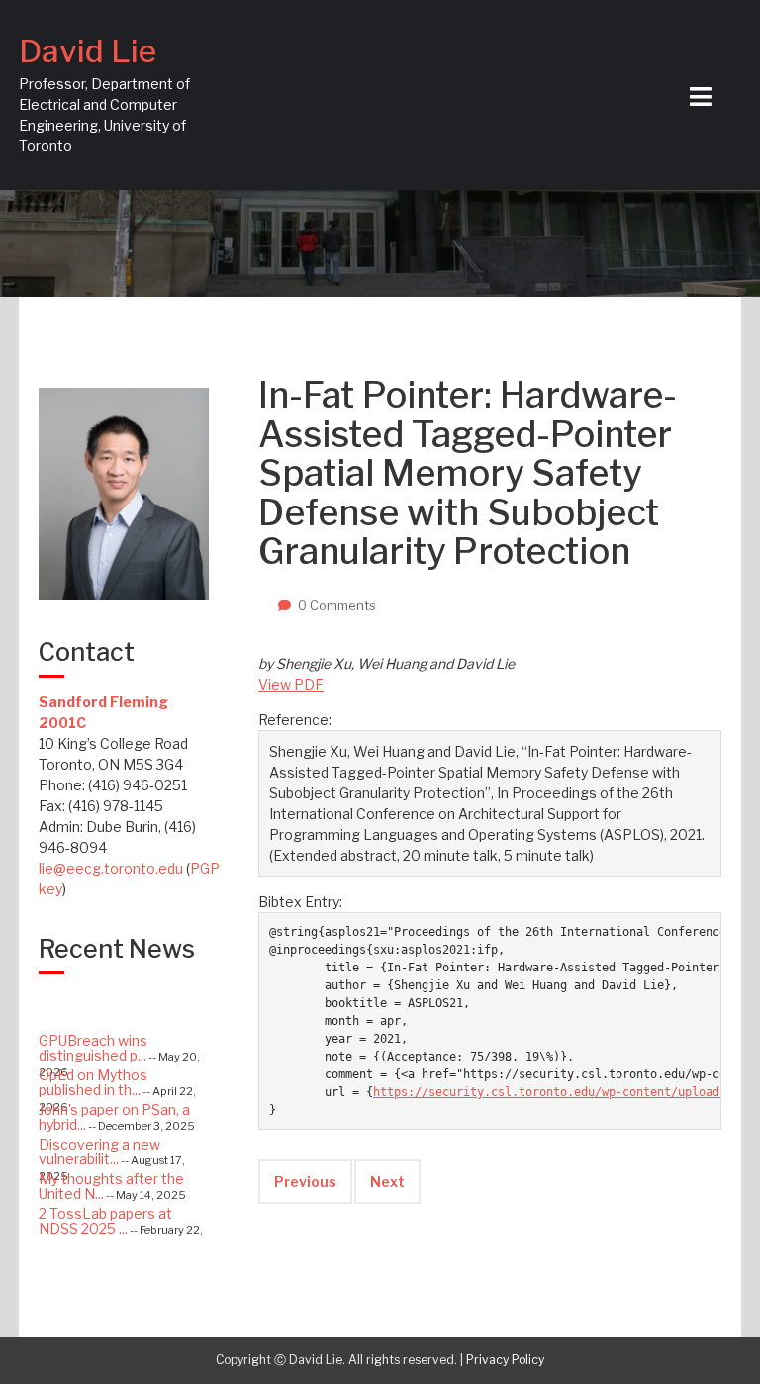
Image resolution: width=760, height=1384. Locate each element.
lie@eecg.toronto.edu (112, 868)
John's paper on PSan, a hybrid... (114, 1117)
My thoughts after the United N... (111, 1186)
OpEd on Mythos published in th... (93, 1082)
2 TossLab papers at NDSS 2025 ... (105, 1221)
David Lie (87, 51)
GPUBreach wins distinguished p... (93, 1047)
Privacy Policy (505, 1359)
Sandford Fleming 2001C (103, 712)
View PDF (291, 684)
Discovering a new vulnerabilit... (99, 1151)
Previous (305, 1181)
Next (387, 1181)
